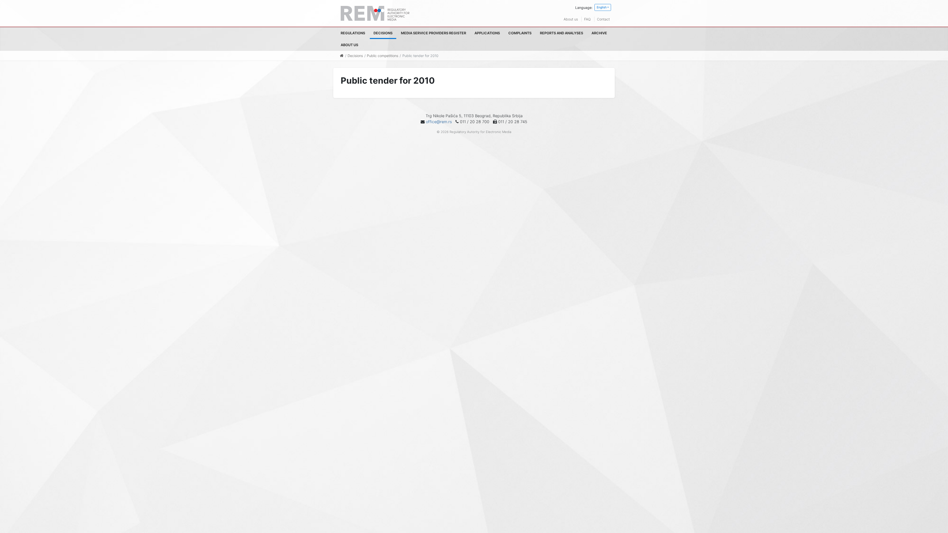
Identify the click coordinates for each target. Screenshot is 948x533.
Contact (603, 19)
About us (571, 19)
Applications (487, 33)
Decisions (383, 33)
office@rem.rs (439, 121)
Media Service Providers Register (433, 33)
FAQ (587, 19)
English (602, 7)
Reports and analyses (561, 33)
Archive (599, 33)
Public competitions (382, 56)
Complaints (520, 33)
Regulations (353, 33)
